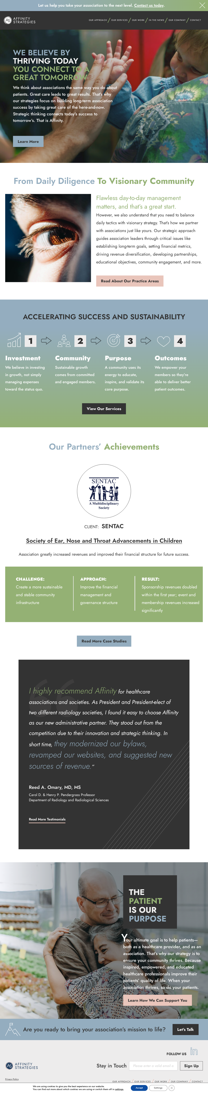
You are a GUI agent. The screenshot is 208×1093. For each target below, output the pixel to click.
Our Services (119, 20)
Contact (195, 20)
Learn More (28, 141)
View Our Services (104, 409)
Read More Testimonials (47, 819)
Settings (158, 1087)
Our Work (161, 1081)
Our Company (179, 1081)
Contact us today (148, 5)
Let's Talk (185, 1029)
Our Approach (121, 1081)
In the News (156, 20)
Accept (139, 1087)
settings (119, 1089)
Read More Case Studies (104, 641)
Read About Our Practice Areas (130, 281)
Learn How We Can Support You (157, 1000)
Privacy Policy (12, 1079)
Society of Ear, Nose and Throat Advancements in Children (104, 540)
